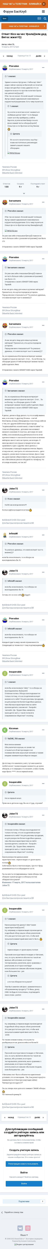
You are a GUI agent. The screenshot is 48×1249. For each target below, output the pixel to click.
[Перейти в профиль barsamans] (4, 202)
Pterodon (14, 66)
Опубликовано (21, 69)
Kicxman (13, 728)
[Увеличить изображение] (8, 129)
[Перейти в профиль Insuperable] (4, 673)
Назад (10, 56)
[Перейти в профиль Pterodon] (4, 67)
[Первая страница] (3, 56)
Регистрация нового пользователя (24, 1164)
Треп (17, 47)
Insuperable (15, 671)
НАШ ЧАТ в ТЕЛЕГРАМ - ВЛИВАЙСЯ (22, 4)
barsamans (15, 200)
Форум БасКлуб (15, 11)
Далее (38, 56)
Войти (24, 1184)
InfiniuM (13, 533)
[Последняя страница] (44, 56)
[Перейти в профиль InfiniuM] (4, 535)
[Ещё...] (43, 67)
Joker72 (10, 44)
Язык (23, 1235)
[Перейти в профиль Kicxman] (4, 730)
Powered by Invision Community (24, 1241)
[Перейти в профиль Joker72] (4, 490)
